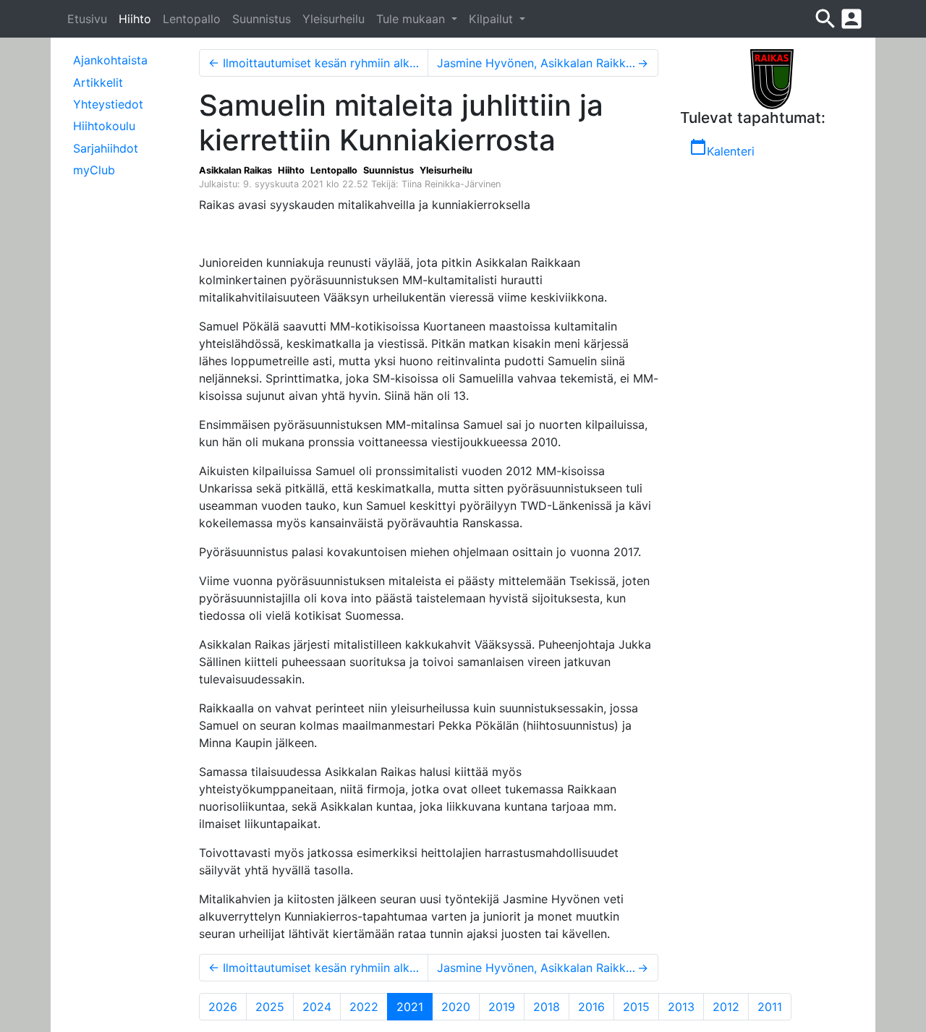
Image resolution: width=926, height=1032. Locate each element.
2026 (222, 1006)
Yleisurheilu (333, 19)
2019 (501, 1006)
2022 (363, 1006)
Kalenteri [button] (722, 148)
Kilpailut (493, 19)
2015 (636, 1006)
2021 (414, 1006)
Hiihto (135, 19)
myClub (94, 170)
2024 (316, 1006)
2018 (546, 1006)
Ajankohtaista (110, 60)
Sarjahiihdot (105, 148)
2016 (591, 1006)
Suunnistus (261, 19)
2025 (269, 1006)
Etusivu (87, 19)
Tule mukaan (412, 19)
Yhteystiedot (108, 104)
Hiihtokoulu (104, 126)
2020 (455, 1006)
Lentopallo (192, 19)
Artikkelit (98, 82)
